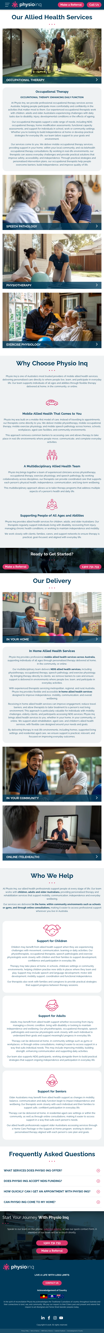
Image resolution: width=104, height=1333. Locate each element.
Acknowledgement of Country (75, 1330)
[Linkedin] (43, 1318)
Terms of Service (35, 1330)
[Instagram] (55, 1318)
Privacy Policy (25, 1330)
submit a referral (52, 1229)
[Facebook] (49, 1318)
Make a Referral (71, 4)
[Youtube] (61, 1318)
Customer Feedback (60, 1330)
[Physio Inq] (26, 4)
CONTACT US (52, 1283)
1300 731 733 (90, 566)
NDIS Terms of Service (47, 1330)
